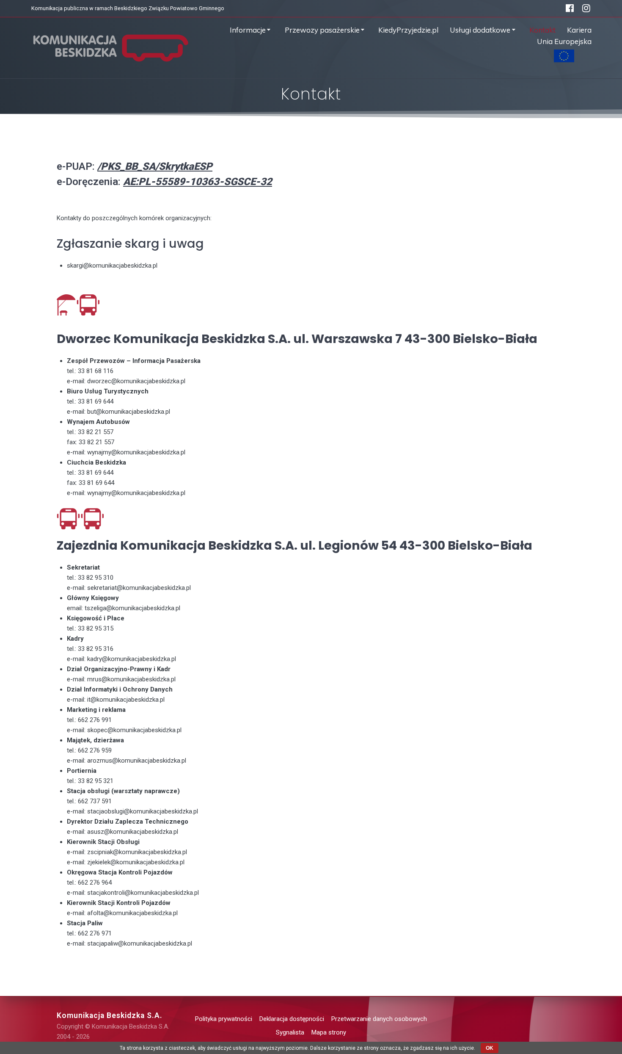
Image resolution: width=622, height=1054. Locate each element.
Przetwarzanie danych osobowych (379, 1019)
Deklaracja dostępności (291, 1019)
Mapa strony (328, 1032)
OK (489, 1048)
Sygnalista (290, 1032)
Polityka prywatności (223, 1019)
